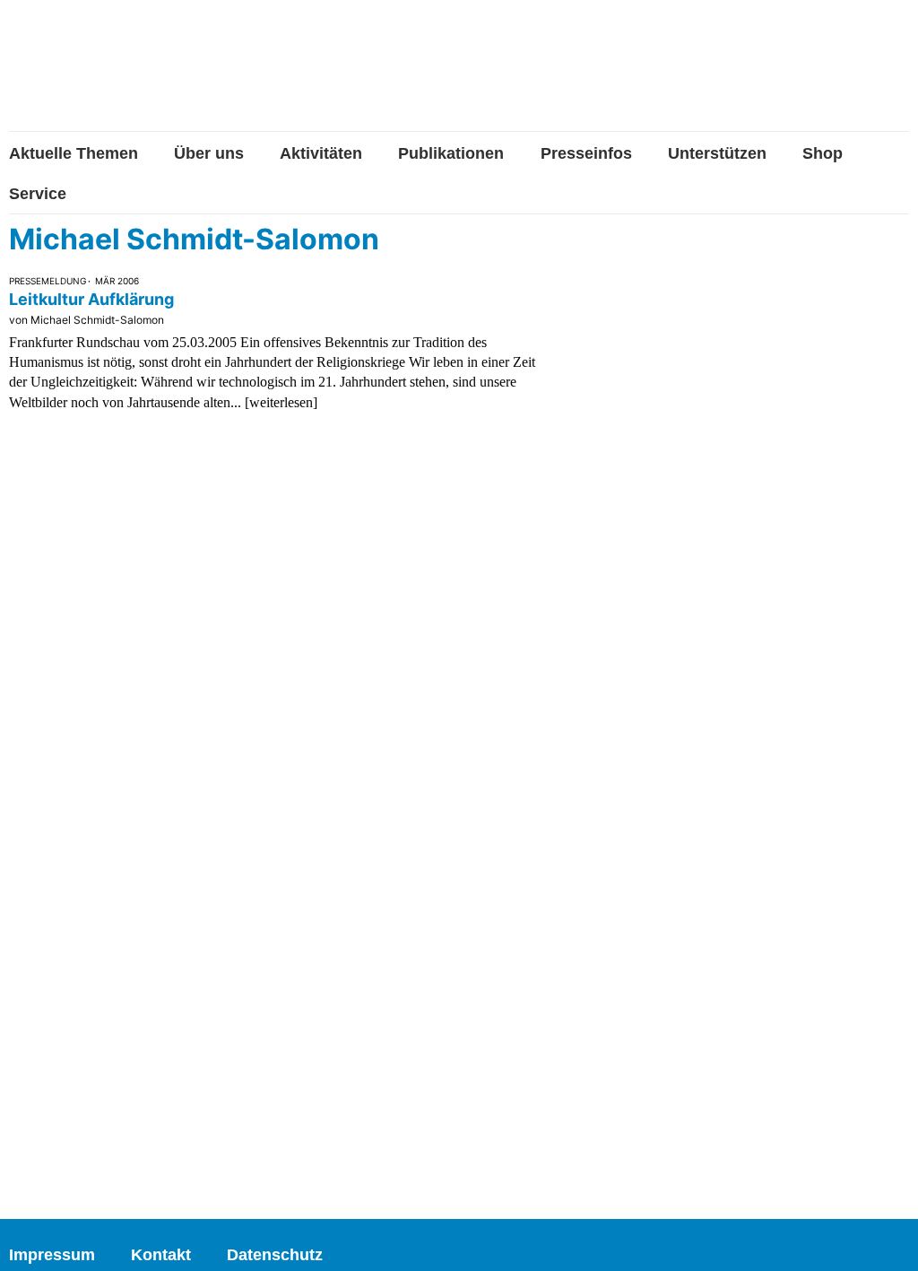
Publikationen (451, 153)
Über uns (209, 153)
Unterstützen (717, 153)
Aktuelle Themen (73, 153)
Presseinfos (586, 153)
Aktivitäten (321, 153)
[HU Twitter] (782, 76)
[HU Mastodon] (840, 74)
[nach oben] (887, 1240)
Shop (822, 153)
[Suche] (895, 74)
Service (37, 194)
